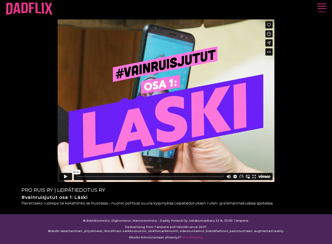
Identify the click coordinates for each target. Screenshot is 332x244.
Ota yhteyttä (192, 237)
